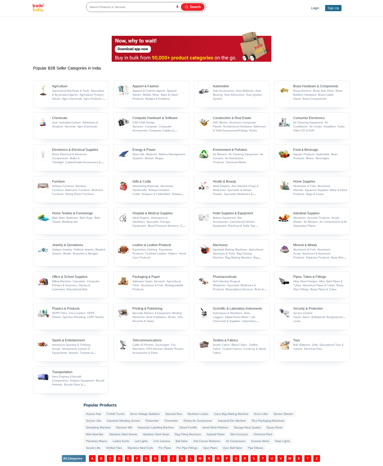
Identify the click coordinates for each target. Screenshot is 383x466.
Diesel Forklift (188, 427)
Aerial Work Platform (215, 427)
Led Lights (141, 441)
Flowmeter (171, 420)
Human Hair (93, 413)
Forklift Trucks (115, 413)
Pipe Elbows (255, 447)
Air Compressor (236, 441)
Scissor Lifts (93, 420)
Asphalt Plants (216, 434)
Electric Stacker (283, 413)
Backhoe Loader (198, 413)
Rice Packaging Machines (268, 420)
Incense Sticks (260, 441)
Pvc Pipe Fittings (187, 447)
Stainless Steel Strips (156, 434)
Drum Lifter (261, 413)
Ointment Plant (263, 434)
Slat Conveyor (239, 434)
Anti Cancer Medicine (206, 441)
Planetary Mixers (96, 441)
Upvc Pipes (210, 447)
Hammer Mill (124, 427)
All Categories (72, 458)
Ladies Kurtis (121, 441)
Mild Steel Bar (95, 434)
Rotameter (152, 420)
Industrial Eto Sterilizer (232, 420)
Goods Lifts (93, 447)
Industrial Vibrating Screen (123, 420)
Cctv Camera (161, 441)
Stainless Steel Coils (140, 447)
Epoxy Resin (274, 427)
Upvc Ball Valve (232, 447)
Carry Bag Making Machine (231, 413)
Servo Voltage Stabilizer (145, 413)
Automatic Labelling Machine (156, 427)
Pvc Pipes (165, 447)
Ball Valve (182, 441)
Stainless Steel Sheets (123, 434)
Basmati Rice (174, 413)
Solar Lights (282, 441)
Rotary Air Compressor (198, 420)
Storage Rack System (247, 427)
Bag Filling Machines (188, 434)
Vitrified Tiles (114, 447)
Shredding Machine (98, 427)
